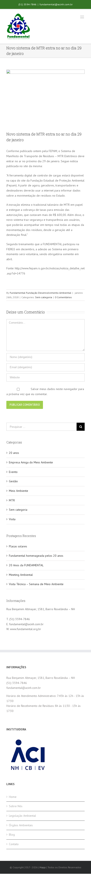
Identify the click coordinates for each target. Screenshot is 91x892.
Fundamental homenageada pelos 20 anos (36, 556)
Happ (43, 867)
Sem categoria (43, 297)
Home (13, 797)
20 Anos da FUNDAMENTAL (26, 565)
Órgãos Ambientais (21, 825)
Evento (13, 472)
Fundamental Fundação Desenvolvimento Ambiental (40, 292)
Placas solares (18, 546)
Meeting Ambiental (21, 575)
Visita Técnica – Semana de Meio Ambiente (36, 584)
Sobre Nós (15, 806)
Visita (12, 519)
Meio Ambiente (18, 491)
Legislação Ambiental (22, 816)
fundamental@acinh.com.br (56, 4)
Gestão (13, 481)
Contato (14, 844)
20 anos (14, 453)
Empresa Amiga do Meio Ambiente (31, 462)
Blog (12, 834)
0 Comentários (63, 297)
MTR (12, 500)
